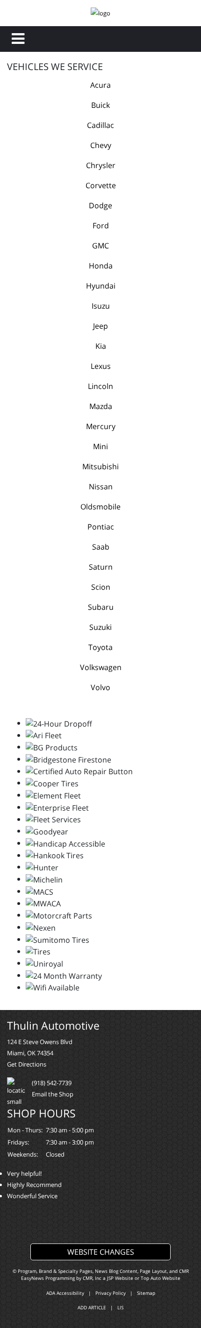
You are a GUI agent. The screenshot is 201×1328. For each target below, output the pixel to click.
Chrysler (100, 165)
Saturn (101, 567)
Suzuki (100, 627)
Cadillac (100, 125)
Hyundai (100, 286)
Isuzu (101, 306)
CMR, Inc (92, 1278)
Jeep (100, 326)
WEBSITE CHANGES (100, 1252)
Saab (100, 547)
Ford (101, 225)
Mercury (100, 426)
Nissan (101, 486)
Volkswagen (101, 667)
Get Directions (26, 1064)
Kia (100, 346)
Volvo (100, 687)
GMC (100, 245)
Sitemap (146, 1293)
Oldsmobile (100, 507)
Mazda (100, 406)
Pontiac (100, 527)
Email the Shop (52, 1094)
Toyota (100, 647)
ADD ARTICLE (92, 1307)
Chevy (100, 145)
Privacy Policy (110, 1293)
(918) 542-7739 (52, 1083)
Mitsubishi (100, 466)
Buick (100, 105)
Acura (100, 85)
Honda (101, 266)
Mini (100, 446)
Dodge (100, 205)
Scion (100, 587)
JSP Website (120, 1278)
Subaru (101, 607)
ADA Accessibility (65, 1293)
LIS (120, 1307)
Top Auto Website (160, 1278)
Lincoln (100, 386)
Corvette (101, 185)
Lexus (101, 366)
